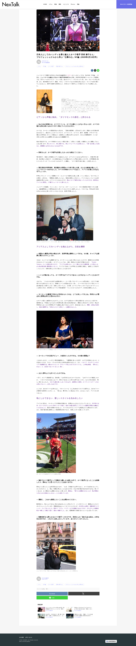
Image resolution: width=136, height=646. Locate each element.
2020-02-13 (45, 61)
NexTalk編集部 (46, 62)
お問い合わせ (28, 637)
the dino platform (26, 641)
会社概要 (21, 637)
